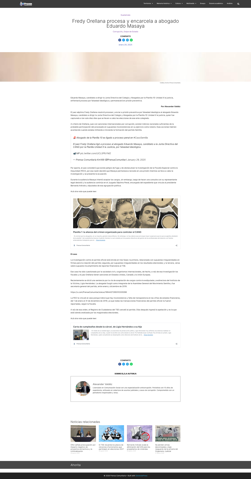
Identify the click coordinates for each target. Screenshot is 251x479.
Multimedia (190, 3)
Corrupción (118, 31)
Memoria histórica (163, 3)
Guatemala (125, 15)
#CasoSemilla (141, 137)
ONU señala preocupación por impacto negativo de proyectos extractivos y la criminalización (83, 448)
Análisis (229, 3)
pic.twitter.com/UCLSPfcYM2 (95, 153)
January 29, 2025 (136, 159)
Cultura (178, 3)
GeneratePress (141, 476)
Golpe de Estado (131, 31)
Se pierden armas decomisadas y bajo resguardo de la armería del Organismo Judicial (166, 448)
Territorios (147, 3)
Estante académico (216, 3)
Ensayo (202, 3)
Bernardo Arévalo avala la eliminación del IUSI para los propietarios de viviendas (138, 447)
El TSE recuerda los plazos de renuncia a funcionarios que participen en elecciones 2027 (111, 447)
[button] (238, 4)
